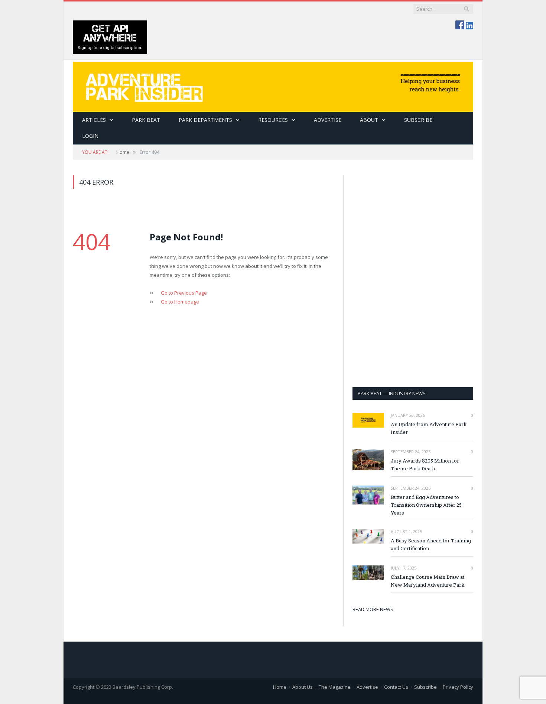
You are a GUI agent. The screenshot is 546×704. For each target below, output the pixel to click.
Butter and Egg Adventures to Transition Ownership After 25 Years (426, 505)
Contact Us (396, 687)
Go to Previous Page (184, 292)
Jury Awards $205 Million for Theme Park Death (425, 464)
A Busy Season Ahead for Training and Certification (431, 544)
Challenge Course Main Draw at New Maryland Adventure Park (428, 581)
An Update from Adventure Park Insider (429, 428)
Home (279, 687)
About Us (302, 687)
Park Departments (205, 119)
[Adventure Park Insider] (273, 84)
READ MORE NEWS (372, 609)
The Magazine (335, 687)
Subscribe (425, 687)
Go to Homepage (180, 301)
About (369, 119)
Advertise (327, 119)
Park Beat (146, 119)
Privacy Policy (458, 687)
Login (90, 135)
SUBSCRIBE (418, 119)
